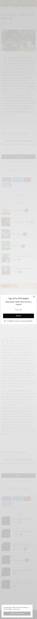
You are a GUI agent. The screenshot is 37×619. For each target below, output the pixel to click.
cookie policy (16, 609)
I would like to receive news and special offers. (20, 321)
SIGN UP (18, 316)
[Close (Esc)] (34, 297)
